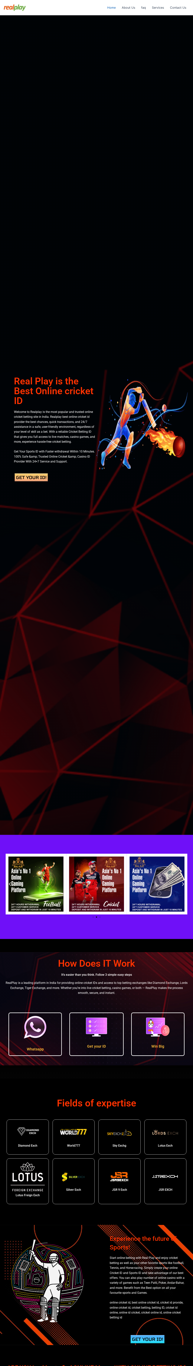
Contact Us (178, 7)
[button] (10, 884)
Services (158, 7)
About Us (128, 7)
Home (111, 7)
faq (143, 7)
